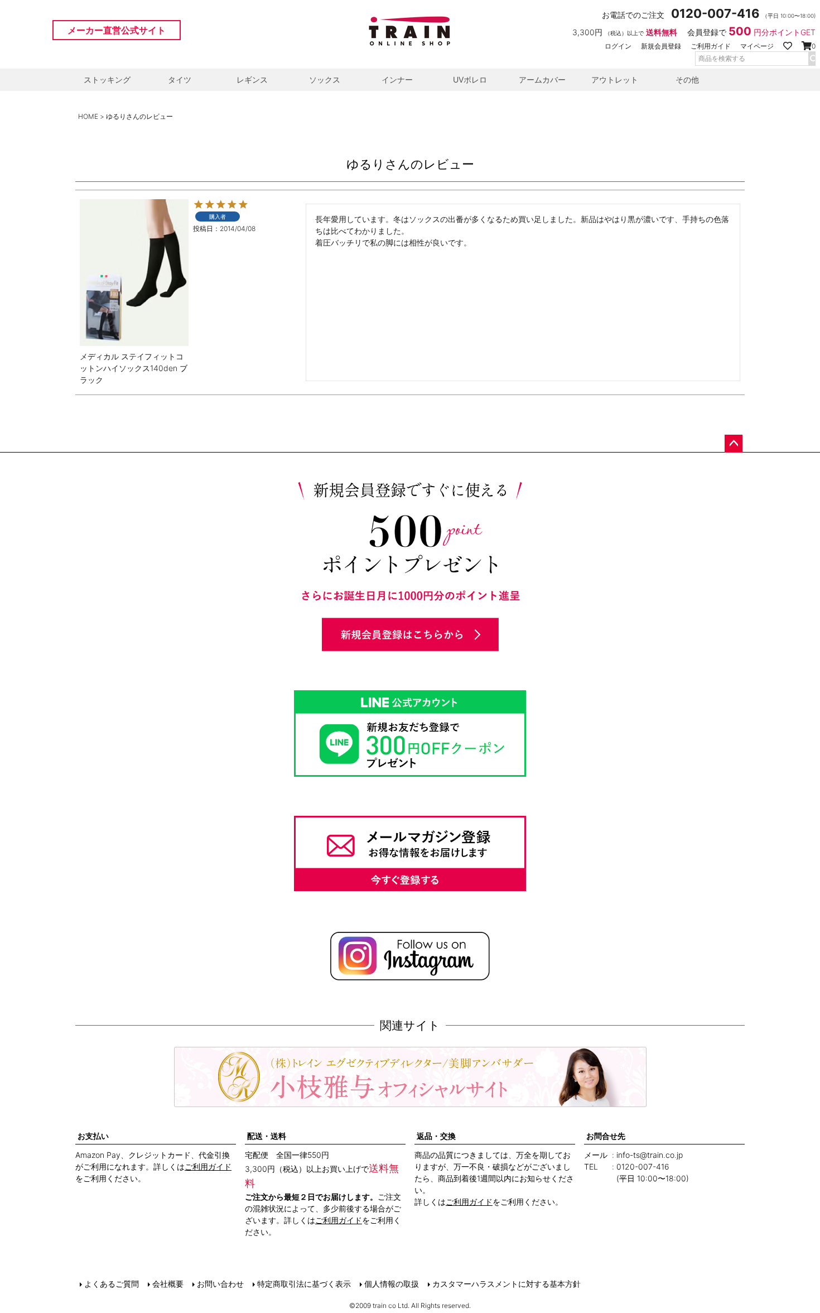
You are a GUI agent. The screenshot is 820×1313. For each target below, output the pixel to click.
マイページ (757, 46)
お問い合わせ (220, 1283)
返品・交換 (436, 1136)
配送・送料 (266, 1136)
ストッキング (107, 79)
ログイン (618, 46)
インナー (397, 79)
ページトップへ (733, 444)
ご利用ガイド (711, 46)
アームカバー (542, 79)
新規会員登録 (661, 46)
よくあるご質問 (111, 1283)
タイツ (179, 79)
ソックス (324, 79)
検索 (811, 58)
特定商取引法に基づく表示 (304, 1283)
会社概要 (168, 1283)
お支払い (93, 1136)
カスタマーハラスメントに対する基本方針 (506, 1283)
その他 (687, 79)
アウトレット (614, 79)
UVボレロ (470, 79)
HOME (88, 116)
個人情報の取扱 (391, 1283)
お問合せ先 (605, 1136)
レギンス (252, 79)
